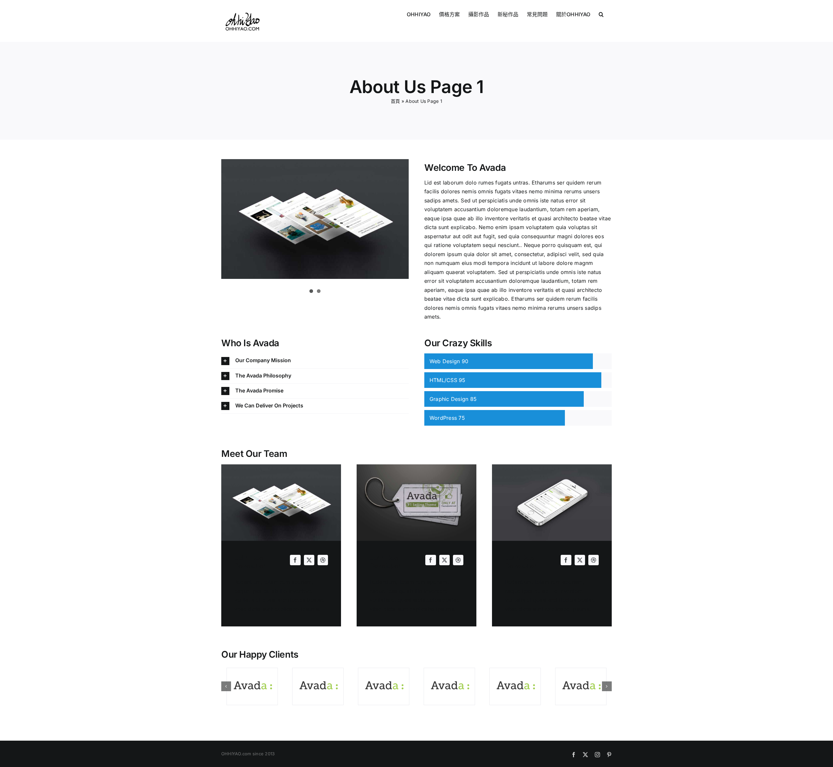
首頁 (395, 101)
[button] (601, 13)
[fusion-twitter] (309, 560)
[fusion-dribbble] (323, 560)
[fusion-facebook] (295, 560)
